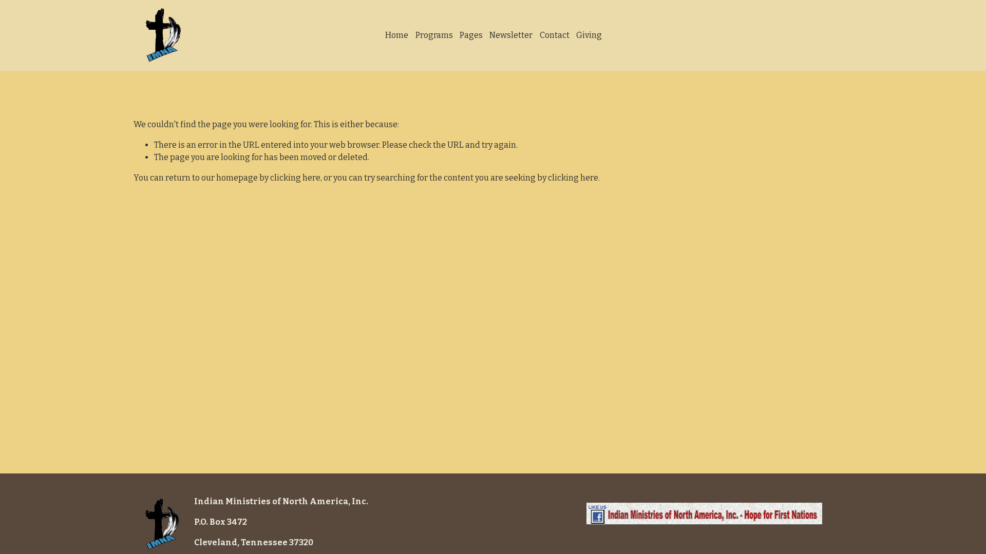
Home (396, 35)
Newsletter (511, 35)
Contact (555, 35)
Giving (589, 35)
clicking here (295, 178)
